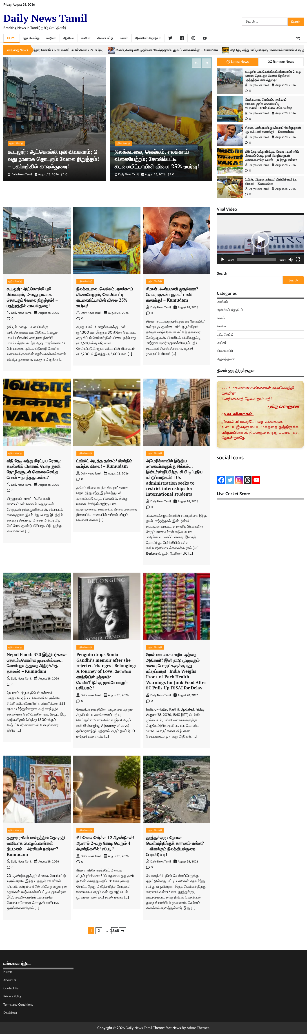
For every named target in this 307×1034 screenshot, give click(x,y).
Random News (283, 61)
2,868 (114, 930)
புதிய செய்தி (31, 38)
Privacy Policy (12, 996)
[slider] (256, 259)
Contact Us (10, 988)
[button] (260, 239)
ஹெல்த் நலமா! (226, 359)
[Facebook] (221, 480)
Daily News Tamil (45, 18)
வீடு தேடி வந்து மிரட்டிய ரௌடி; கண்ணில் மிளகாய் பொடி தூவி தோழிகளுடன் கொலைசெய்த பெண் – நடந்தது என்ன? (210, 50)
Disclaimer (10, 1013)
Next (122, 930)
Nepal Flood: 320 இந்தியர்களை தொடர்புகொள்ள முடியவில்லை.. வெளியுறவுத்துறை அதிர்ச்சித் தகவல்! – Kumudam (37, 663)
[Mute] (290, 259)
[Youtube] (256, 480)
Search (222, 273)
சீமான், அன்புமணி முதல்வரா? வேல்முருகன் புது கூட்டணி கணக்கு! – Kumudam (72, 50)
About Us (9, 980)
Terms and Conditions (18, 1004)
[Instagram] (239, 480)
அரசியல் (68, 38)
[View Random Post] (298, 38)
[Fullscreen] (298, 259)
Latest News (240, 61)
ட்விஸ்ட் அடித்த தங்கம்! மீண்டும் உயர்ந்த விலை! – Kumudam (271, 181)
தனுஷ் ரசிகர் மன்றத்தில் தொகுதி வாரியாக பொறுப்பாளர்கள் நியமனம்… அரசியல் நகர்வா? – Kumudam (36, 846)
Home (11, 38)
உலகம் (124, 38)
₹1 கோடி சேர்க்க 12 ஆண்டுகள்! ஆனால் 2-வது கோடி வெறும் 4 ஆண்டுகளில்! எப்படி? (105, 843)
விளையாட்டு (105, 38)
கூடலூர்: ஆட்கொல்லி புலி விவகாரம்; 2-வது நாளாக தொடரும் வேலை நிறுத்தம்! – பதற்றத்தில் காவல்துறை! (53, 159)
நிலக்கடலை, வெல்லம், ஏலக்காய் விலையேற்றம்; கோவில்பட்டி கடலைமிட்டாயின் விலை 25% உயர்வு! (157, 159)
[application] (260, 239)
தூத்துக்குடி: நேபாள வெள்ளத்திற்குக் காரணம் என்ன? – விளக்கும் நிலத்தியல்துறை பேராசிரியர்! (175, 846)
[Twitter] (230, 480)
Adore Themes (198, 1028)
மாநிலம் (51, 38)
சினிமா (85, 38)
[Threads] (247, 480)
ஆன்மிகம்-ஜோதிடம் (148, 38)
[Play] (222, 259)
